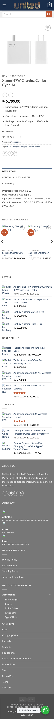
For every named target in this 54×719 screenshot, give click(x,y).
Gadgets (6, 647)
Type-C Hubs (11, 617)
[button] (4, 5)
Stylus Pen (7, 676)
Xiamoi (37, 147)
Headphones (8, 653)
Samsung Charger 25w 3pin (38, 254)
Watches (7, 687)
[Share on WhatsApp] (5, 153)
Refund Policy (9, 565)
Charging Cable (10, 635)
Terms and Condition (13, 577)
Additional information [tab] (16, 177)
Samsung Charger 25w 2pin (12, 254)
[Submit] (49, 14)
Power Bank (10, 613)
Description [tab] (9, 171)
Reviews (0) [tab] (8, 184)
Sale (4, 670)
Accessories (18, 76)
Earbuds (6, 641)
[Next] (51, 247)
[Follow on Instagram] (10, 493)
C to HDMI (8, 624)
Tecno (5, 682)
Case (4, 629)
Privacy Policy (9, 560)
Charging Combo (27, 147)
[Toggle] (50, 595)
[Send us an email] (15, 493)
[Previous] (2, 247)
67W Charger (13, 147)
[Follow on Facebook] (5, 493)
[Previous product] (10, 95)
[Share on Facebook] (10, 153)
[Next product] (5, 95)
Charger (8, 604)
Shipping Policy (10, 571)
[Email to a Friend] (15, 153)
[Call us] (21, 493)
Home (5, 76)
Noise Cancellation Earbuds (16, 658)
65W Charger (11, 600)
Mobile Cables (11, 608)
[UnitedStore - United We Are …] (27, 5)
